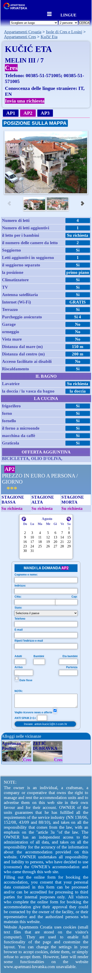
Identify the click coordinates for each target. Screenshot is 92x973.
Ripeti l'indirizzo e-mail (29, 640)
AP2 (28, 113)
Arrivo (19, 667)
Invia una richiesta (24, 101)
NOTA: (19, 691)
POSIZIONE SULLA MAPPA (35, 123)
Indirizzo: (20, 585)
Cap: (74, 596)
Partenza (71, 667)
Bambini (38, 656)
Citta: (18, 596)
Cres (11, 67)
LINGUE (68, 14)
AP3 (45, 113)
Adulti (18, 656)
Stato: (18, 607)
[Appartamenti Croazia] (16, 8)
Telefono (20, 618)
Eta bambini (70, 656)
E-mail (19, 629)
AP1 (11, 113)
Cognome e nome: (26, 574)
